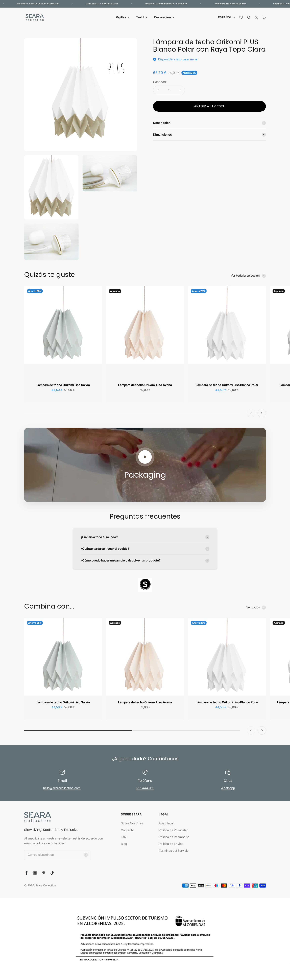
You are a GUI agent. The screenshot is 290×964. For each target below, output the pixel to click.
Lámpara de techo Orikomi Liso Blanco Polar (227, 385)
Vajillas (121, 17)
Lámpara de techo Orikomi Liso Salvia (63, 385)
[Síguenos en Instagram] (35, 873)
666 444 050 (145, 788)
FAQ (123, 837)
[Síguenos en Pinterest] (43, 873)
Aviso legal (166, 823)
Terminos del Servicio (173, 850)
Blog (124, 844)
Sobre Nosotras (132, 823)
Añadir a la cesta (209, 106)
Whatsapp (228, 788)
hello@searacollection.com (62, 788)
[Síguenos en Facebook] (26, 873)
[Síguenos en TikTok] (52, 873)
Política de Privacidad (173, 830)
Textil (140, 17)
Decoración (162, 17)
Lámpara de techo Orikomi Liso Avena (145, 385)
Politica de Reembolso (174, 837)
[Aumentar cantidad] (180, 90)
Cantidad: (159, 82)
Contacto (127, 830)
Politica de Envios (171, 844)
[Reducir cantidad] (158, 90)
